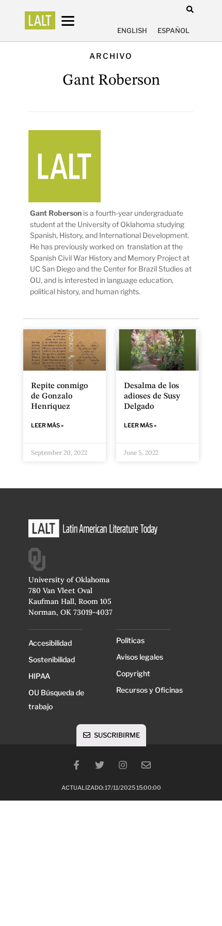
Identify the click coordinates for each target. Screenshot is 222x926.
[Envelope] (146, 765)
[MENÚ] (77, 21)
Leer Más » (47, 425)
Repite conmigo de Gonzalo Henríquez (59, 396)
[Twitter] (99, 765)
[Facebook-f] (76, 765)
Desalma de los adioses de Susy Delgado (152, 396)
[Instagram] (123, 765)
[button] (190, 9)
